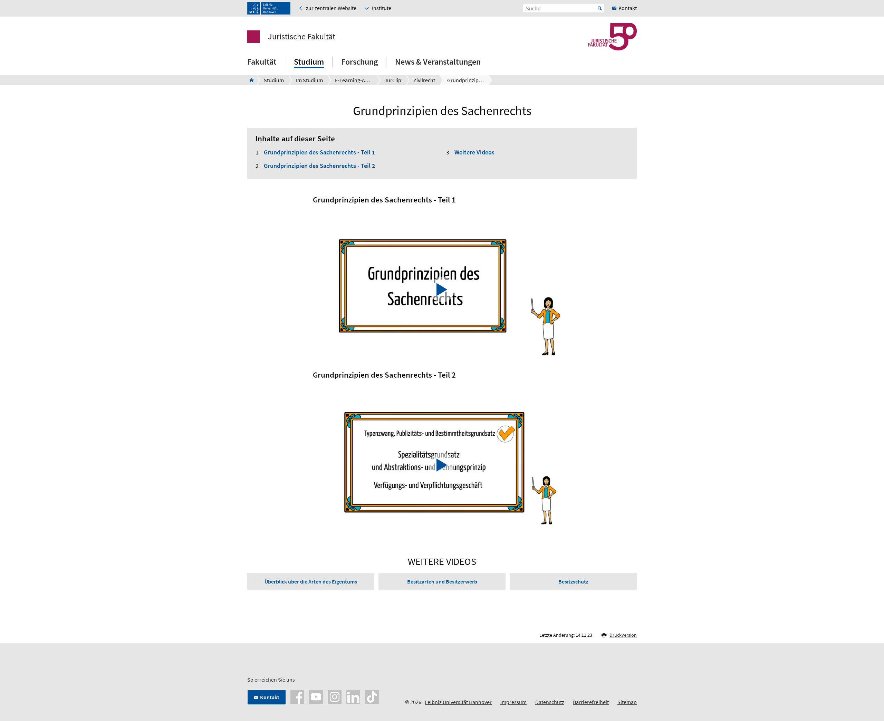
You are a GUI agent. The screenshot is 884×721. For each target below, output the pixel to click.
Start (600, 8)
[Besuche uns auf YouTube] (316, 696)
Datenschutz (549, 702)
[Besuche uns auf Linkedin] (353, 696)
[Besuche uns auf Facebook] (297, 696)
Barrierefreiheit (591, 702)
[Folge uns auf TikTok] (372, 696)
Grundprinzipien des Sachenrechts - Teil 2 (319, 166)
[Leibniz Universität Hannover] (268, 8)
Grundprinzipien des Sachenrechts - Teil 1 (319, 152)
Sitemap (627, 702)
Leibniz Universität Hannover (458, 702)
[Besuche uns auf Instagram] (334, 696)
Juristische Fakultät (301, 36)
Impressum (513, 702)
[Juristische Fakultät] (249, 80)
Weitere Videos (474, 152)
